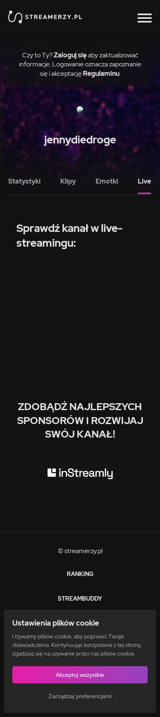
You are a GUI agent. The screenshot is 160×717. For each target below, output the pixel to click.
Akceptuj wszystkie (80, 675)
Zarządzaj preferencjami (80, 696)
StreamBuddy (80, 598)
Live (144, 181)
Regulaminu (101, 73)
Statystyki (24, 181)
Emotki (107, 181)
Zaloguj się (70, 55)
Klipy (68, 181)
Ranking (80, 574)
